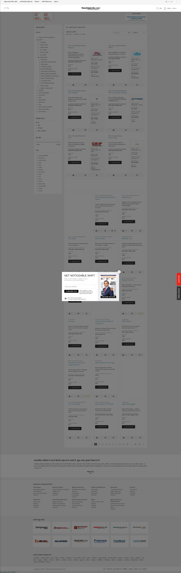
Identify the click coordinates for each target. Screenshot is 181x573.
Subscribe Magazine (108, 297)
